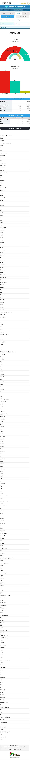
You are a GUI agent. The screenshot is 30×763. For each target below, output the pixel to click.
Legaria (1, 476)
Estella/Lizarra (3, 356)
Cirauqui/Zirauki (3, 317)
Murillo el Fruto (3, 550)
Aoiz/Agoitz (2, 180)
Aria (1, 207)
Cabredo (1, 289)
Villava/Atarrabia (3, 722)
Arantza (1, 192)
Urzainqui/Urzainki (3, 702)
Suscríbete (23, 3)
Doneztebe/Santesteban (5, 334)
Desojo (1, 329)
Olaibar (1, 570)
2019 (4, 13)
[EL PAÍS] (7, 3)
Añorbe (1, 177)
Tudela (1, 670)
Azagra (1, 232)
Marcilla (1, 513)
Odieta (1, 565)
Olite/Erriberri (3, 578)
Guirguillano (2, 416)
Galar (1, 396)
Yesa (1, 724)
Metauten (2, 525)
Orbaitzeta (2, 585)
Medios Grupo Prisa (14, 757)
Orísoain (1, 590)
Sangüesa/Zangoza (4, 635)
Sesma (1, 650)
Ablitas (1, 148)
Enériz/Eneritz (3, 342)
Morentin (2, 538)
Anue (1, 175)
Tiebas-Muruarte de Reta (5, 660)
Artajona (1, 220)
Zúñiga (1, 739)
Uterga (1, 704)
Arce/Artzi (2, 195)
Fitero (1, 386)
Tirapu (1, 662)
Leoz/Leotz (2, 483)
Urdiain (1, 692)
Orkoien (1, 593)
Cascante (2, 302)
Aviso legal (23, 746)
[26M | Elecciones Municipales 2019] (15, 6)
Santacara (2, 642)
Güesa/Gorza (2, 411)
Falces (1, 384)
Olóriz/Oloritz (2, 583)
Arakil (1, 185)
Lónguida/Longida (3, 501)
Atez (1, 225)
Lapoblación (2, 458)
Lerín (1, 488)
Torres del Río (3, 667)
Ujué (1, 679)
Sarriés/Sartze (3, 645)
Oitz (1, 568)
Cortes (1, 327)
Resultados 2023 (9, 9)
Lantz (1, 456)
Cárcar (1, 297)
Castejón (2, 307)
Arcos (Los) (2, 197)
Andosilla (2, 170)
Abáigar (1, 138)
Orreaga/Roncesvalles (4, 597)
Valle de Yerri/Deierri (4, 707)
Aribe (1, 210)
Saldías (1, 627)
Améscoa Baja (3, 165)
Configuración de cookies (20, 748)
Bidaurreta (2, 274)
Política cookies (12, 748)
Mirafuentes (2, 530)
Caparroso (2, 294)
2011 (18, 13)
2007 (26, 13)
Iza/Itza (1, 441)
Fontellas (2, 389)
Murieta (1, 545)
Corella (1, 324)
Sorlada (1, 652)
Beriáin (1, 262)
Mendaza (2, 520)
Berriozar (2, 267)
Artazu (1, 222)
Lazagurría (2, 468)
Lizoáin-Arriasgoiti (3, 496)
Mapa (27, 748)
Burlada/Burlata (3, 282)
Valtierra (1, 709)
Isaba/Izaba (2, 436)
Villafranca (2, 714)
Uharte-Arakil (2, 677)
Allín (1, 158)
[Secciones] (1, 3)
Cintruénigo (2, 314)
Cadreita (1, 292)
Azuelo (1, 235)
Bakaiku (1, 237)
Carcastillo (2, 299)
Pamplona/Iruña (3, 602)
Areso (1, 202)
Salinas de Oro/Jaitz (4, 630)
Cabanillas (2, 287)
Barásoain (2, 242)
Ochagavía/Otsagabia (4, 563)
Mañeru (1, 508)
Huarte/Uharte (3, 419)
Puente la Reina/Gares (4, 615)
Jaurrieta (2, 446)
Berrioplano (2, 264)
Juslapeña (2, 451)
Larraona (2, 463)
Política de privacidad (5, 748)
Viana (1, 712)
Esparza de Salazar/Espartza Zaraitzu (7, 351)
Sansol (1, 640)
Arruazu (1, 217)
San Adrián (2, 632)
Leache (1, 471)
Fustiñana (2, 394)
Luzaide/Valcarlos (3, 506)
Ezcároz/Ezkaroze (3, 376)
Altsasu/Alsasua (3, 163)
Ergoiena (2, 346)
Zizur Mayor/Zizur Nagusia (5, 732)
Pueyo (1, 617)
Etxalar (1, 364)
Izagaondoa (2, 438)
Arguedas (2, 205)
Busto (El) (2, 284)
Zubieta (1, 734)
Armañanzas (2, 212)
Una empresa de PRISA (14, 754)
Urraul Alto (2, 694)
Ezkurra (1, 379)
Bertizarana (2, 269)
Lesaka (1, 491)
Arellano (1, 200)
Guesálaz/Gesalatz (4, 414)
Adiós (1, 150)
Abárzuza (2, 140)
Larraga (1, 461)
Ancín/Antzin (2, 168)
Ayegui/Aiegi (2, 230)
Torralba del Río (3, 665)
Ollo (1, 580)
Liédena (1, 493)
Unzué (1, 687)
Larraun (1, 466)
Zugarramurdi (3, 737)
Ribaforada (2, 620)
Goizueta (2, 406)
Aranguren (2, 190)
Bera (1, 257)
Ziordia (1, 729)
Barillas (1, 247)
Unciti (1, 684)
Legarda (1, 473)
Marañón (2, 510)
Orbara (1, 588)
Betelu (1, 272)
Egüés (1, 339)
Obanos (1, 560)
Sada (1, 625)
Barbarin (2, 245)
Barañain (2, 240)
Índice (18, 749)
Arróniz (1, 215)
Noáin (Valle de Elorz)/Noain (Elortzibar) (8, 558)
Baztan (1, 252)
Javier (1, 448)
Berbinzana (2, 259)
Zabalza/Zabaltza (3, 727)
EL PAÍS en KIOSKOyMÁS (11, 749)
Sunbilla (1, 655)
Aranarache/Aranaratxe (5, 187)
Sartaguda (2, 647)
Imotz (1, 428)
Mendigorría (2, 523)
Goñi (1, 409)
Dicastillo (2, 332)
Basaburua (2, 250)
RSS (20, 749)
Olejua (1, 575)
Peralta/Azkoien (3, 605)
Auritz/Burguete (3, 227)
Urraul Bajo (2, 697)
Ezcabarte (2, 374)
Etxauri (1, 369)
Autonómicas (22, 16)
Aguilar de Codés (3, 153)
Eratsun (1, 344)
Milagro (1, 528)
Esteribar (2, 359)
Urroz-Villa (2, 699)
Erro (1, 349)
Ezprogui (2, 381)
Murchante (2, 543)
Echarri (1, 337)
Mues (1, 540)
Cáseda (1, 304)
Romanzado (2, 622)
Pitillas (1, 612)
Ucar (1, 675)
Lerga (1, 486)
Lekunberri (2, 481)
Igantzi (1, 424)
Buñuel (1, 279)
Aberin (1, 145)
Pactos (25, 9)
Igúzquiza (2, 426)
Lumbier (1, 503)
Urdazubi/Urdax (3, 689)
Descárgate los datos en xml (15, 128)
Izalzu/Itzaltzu (3, 443)
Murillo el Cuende (3, 548)
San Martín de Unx (3, 637)
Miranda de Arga (3, 533)
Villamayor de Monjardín (5, 717)
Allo (1, 160)
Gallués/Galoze (3, 401)
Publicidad (18, 746)
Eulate (1, 371)
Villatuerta (2, 719)
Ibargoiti (1, 421)
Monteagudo (2, 535)
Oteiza (1, 600)
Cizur (1, 322)
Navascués (2, 555)
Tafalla (1, 657)
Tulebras (2, 672)
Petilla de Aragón (3, 607)
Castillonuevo (2, 309)
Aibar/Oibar (2, 155)
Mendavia (2, 518)
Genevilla (2, 404)
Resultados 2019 (18, 9)
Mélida (1, 515)
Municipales (7, 16)
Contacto (5, 746)
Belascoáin (2, 255)
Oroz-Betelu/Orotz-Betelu (5, 595)
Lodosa (1, 498)
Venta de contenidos (12, 746)
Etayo (1, 361)
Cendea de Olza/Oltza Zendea (6, 312)
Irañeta (1, 431)
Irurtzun (1, 433)
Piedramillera (3, 610)
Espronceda (2, 354)
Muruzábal (2, 553)
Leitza (1, 478)
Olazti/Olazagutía (3, 573)
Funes (1, 391)
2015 (11, 13)
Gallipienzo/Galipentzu (4, 399)
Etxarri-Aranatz (3, 366)
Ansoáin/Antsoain (3, 173)
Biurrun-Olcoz (3, 277)
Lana (1, 453)
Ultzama (1, 682)
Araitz (1, 182)
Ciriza (1, 319)
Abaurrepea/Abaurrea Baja (5, 143)
